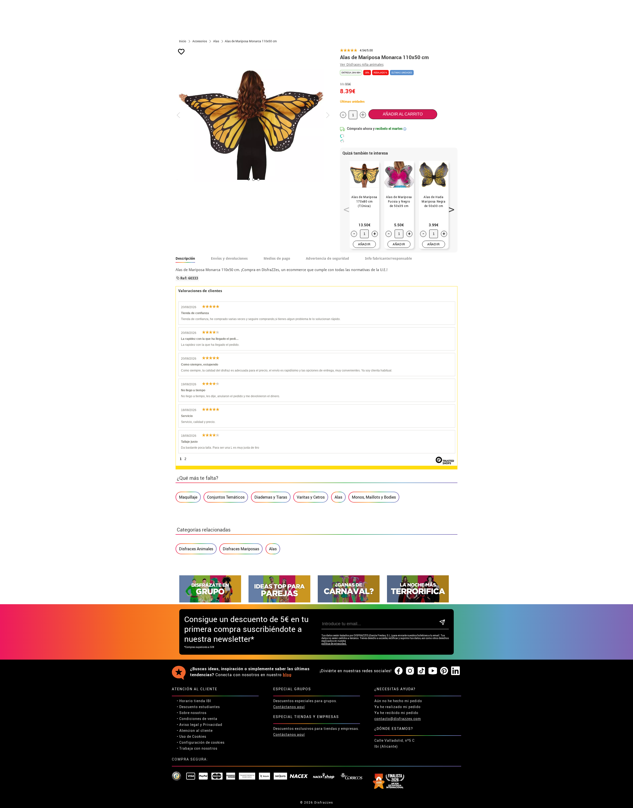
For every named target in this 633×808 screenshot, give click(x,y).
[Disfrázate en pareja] (279, 601)
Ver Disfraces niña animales (362, 65)
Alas (338, 497)
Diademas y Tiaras (270, 497)
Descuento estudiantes (199, 706)
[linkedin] (455, 671)
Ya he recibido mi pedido (396, 712)
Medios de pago (277, 258)
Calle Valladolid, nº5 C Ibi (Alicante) (394, 743)
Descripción (185, 258)
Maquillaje (188, 497)
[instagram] (410, 671)
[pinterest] (444, 671)
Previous (344, 206)
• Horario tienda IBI (194, 700)
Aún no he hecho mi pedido (398, 700)
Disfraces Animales (196, 549)
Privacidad (212, 724)
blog (287, 674)
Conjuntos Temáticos (226, 497)
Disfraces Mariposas (241, 549)
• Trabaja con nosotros (197, 748)
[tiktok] (421, 671)
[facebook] (399, 671)
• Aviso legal (188, 724)
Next (449, 206)
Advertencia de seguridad (327, 258)
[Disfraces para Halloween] (418, 601)
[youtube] (433, 671)
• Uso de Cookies (191, 736)
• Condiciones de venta (197, 718)
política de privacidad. (334, 643)
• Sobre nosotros (191, 712)
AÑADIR (364, 244)
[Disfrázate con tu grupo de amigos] (210, 601)
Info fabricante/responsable (388, 258)
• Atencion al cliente (195, 730)
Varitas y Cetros (311, 497)
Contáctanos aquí (289, 706)
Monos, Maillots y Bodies (374, 497)
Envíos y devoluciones (229, 258)
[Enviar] (442, 622)
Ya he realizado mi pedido (397, 706)
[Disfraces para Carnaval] (349, 601)
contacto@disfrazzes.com (397, 718)
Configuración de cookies (202, 742)
